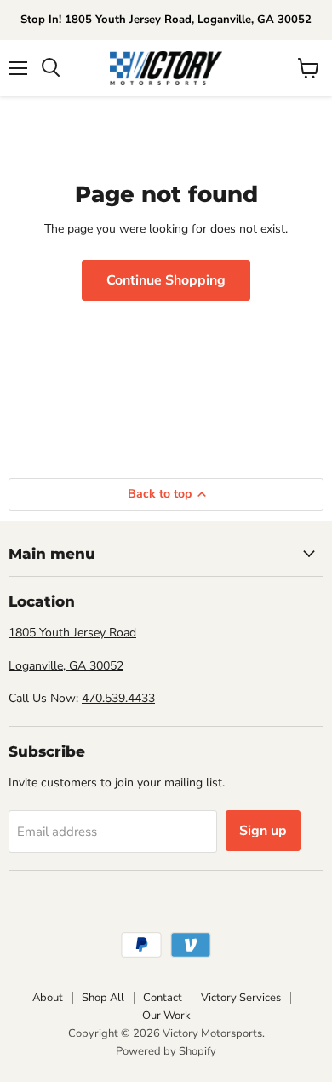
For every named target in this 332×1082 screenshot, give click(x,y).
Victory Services (241, 997)
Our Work (166, 1015)
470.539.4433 (118, 698)
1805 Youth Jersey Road (72, 632)
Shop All (103, 997)
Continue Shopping (166, 280)
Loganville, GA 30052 (66, 666)
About (47, 997)
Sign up (263, 830)
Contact (162, 997)
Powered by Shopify (166, 1051)
